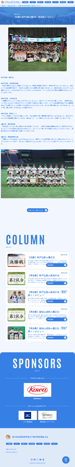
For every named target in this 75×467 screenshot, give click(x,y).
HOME (3, 5)
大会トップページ (10, 449)
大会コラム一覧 (11, 5)
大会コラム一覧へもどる (35, 210)
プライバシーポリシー (11, 452)
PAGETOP (65, 460)
